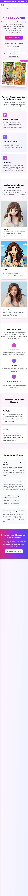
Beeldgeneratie (8, 8)
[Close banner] (26, 1)
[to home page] (2, 5)
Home (2, 8)
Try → (14, 1)
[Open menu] (25, 5)
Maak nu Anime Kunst (15, 37)
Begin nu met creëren (15, 551)
